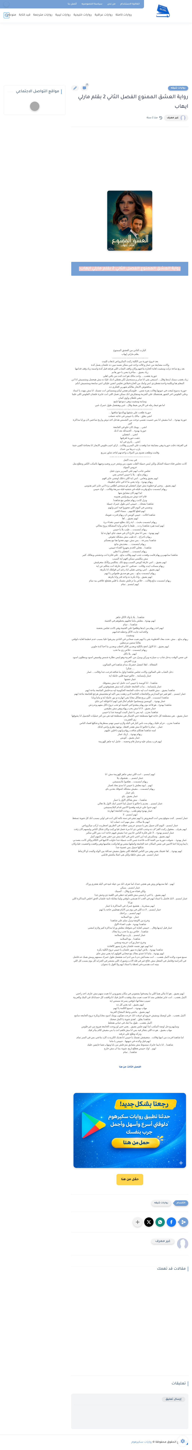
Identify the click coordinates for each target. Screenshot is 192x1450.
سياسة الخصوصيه (92, 4)
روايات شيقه (178, 88)
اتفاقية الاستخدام (130, 4)
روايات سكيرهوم (141, 1442)
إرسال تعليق (174, 1399)
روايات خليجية (83, 15)
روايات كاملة (124, 15)
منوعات (11, 15)
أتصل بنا (72, 4)
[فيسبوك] (6, 4)
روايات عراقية (104, 15)
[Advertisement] (96, 56)
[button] (171, 1222)
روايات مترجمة (42, 15)
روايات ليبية (63, 15)
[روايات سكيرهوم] (163, 11)
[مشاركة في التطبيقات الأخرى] (137, 1222)
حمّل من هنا (130, 1179)
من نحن (111, 4)
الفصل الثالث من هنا (129, 1067)
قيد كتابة (24, 15)
